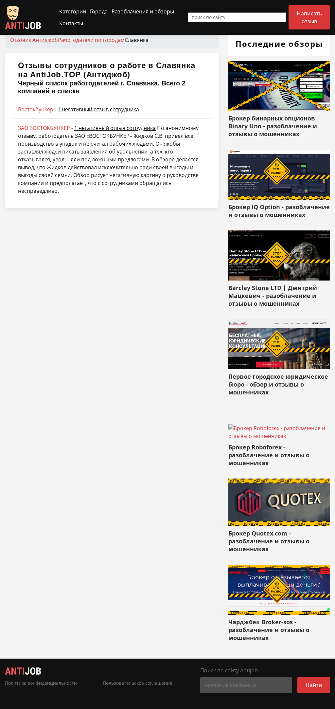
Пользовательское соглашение (137, 683)
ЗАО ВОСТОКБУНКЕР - (87, 128)
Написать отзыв (309, 17)
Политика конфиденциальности (41, 683)
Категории (72, 11)
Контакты (71, 23)
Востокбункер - (78, 109)
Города (99, 11)
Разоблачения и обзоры (143, 11)
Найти (314, 685)
